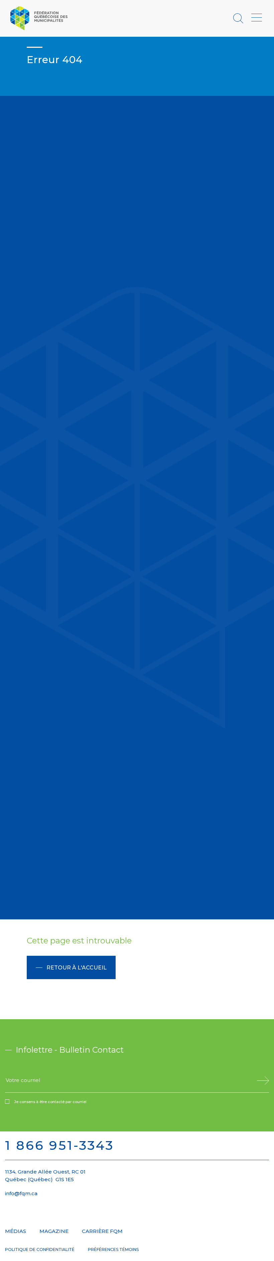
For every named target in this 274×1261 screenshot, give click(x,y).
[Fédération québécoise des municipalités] (38, 18)
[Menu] (256, 18)
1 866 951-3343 (59, 1145)
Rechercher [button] (239, 18)
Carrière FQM (102, 1231)
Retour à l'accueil (76, 967)
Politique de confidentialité (40, 1249)
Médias (15, 1231)
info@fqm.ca (21, 1193)
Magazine (53, 1231)
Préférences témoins (113, 1249)
